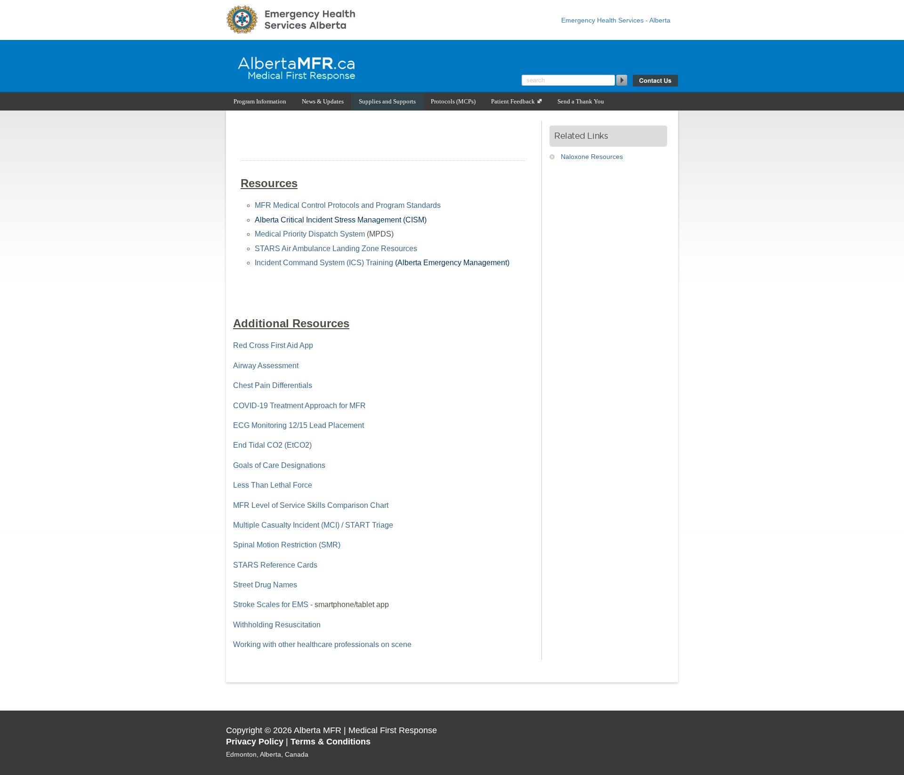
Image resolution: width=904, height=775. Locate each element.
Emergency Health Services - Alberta (615, 20)
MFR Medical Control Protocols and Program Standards (348, 205)
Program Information (260, 101)
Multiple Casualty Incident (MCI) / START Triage (313, 525)
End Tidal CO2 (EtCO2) (272, 445)
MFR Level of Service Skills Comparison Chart (310, 505)
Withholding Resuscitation (277, 625)
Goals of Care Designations (279, 465)
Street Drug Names (265, 585)
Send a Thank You (580, 101)
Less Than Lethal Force (272, 485)
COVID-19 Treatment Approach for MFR (299, 406)
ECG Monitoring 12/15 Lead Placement (298, 425)
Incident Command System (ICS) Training (324, 263)
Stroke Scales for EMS (270, 605)
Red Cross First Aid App (273, 345)
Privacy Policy (254, 741)
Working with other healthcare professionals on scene (322, 644)
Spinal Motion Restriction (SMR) (286, 545)
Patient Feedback (513, 101)
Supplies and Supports (387, 101)
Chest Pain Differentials (272, 385)
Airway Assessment (266, 366)
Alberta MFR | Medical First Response (343, 66)
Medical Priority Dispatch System (310, 234)
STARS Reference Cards (275, 565)
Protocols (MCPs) (453, 101)
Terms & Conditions (331, 741)
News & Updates (323, 101)
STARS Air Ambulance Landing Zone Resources (336, 249)
